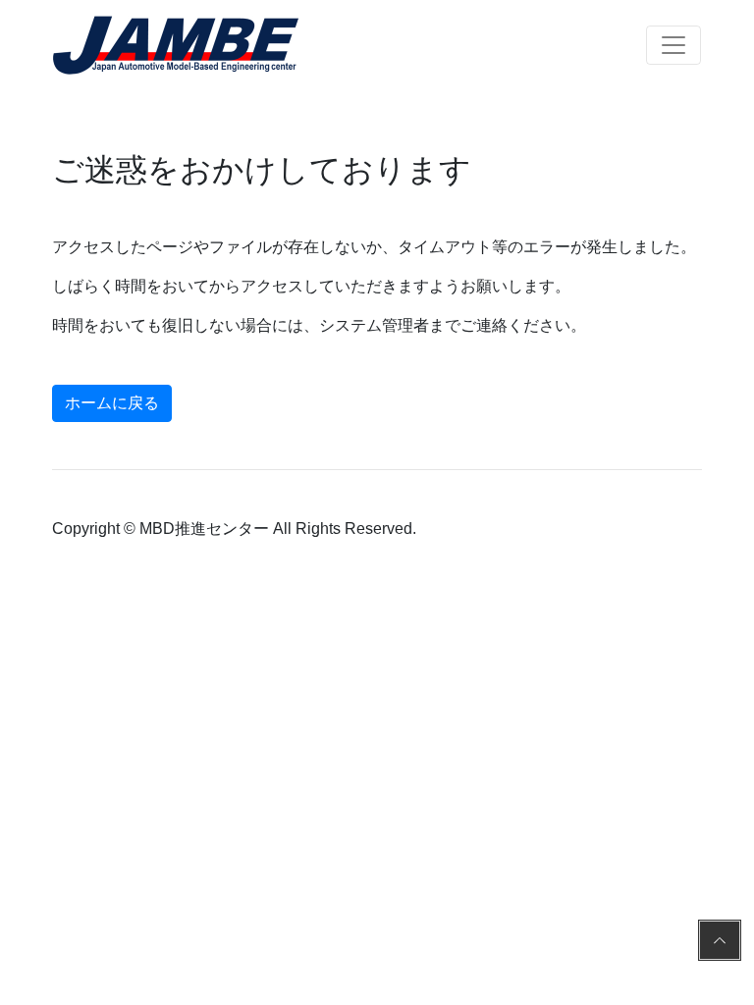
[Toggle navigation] (673, 45)
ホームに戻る (112, 403)
